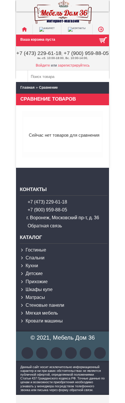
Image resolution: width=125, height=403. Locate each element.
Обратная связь (45, 225)
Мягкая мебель (42, 313)
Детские (34, 273)
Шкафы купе (39, 289)
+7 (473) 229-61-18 (38, 53)
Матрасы (35, 297)
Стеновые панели (45, 305)
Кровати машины (44, 320)
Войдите (43, 65)
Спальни (35, 257)
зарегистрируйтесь (74, 65)
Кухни (32, 265)
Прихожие (37, 281)
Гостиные (36, 249)
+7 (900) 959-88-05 (86, 53)
